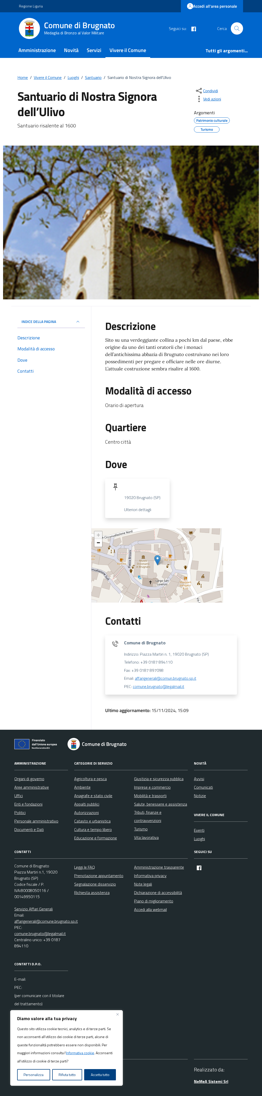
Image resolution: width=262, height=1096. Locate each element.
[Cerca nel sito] (237, 28)
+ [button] (98, 535)
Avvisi (199, 779)
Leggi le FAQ (84, 867)
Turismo (141, 829)
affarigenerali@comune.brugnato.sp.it (46, 921)
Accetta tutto (100, 1074)
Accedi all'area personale (215, 6)
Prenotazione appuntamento (98, 875)
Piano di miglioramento (153, 901)
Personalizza (33, 1074)
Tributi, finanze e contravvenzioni (147, 816)
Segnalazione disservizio (95, 884)
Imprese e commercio (152, 787)
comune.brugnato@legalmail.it (158, 686)
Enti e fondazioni (28, 804)
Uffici (18, 796)
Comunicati (203, 787)
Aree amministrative (31, 787)
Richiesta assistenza (92, 892)
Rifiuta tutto (67, 1074)
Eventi (199, 830)
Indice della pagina (38, 321)
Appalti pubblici (86, 804)
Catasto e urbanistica (92, 821)
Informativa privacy (150, 875)
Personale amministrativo (36, 821)
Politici (20, 812)
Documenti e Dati (29, 829)
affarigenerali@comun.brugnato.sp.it (165, 678)
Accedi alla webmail (150, 909)
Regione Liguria (31, 6)
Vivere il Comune (128, 50)
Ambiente (82, 787)
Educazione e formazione (95, 838)
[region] (66, 1048)
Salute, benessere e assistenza (160, 804)
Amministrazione (37, 50)
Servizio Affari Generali (33, 909)
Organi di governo (29, 779)
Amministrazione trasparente (159, 867)
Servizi (94, 50)
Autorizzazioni (86, 812)
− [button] (98, 543)
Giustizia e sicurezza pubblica (158, 779)
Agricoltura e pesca (90, 779)
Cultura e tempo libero (93, 829)
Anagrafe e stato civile (93, 796)
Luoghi (199, 839)
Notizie (200, 796)
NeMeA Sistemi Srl (211, 1081)
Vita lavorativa (146, 837)
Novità (71, 50)
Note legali (143, 884)
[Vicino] (117, 1014)
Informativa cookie (80, 1053)
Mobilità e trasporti (150, 796)
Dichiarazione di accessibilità (158, 892)
